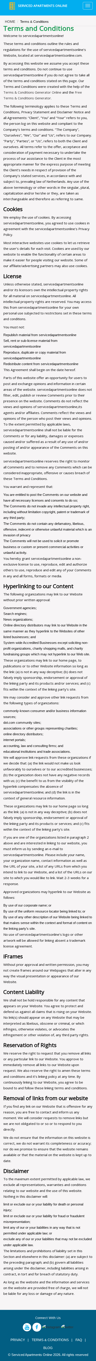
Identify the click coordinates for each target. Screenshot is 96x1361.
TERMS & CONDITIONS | (52, 1340)
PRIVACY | (19, 1340)
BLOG (48, 1348)
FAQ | (80, 1340)
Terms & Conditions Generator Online (32, 92)
